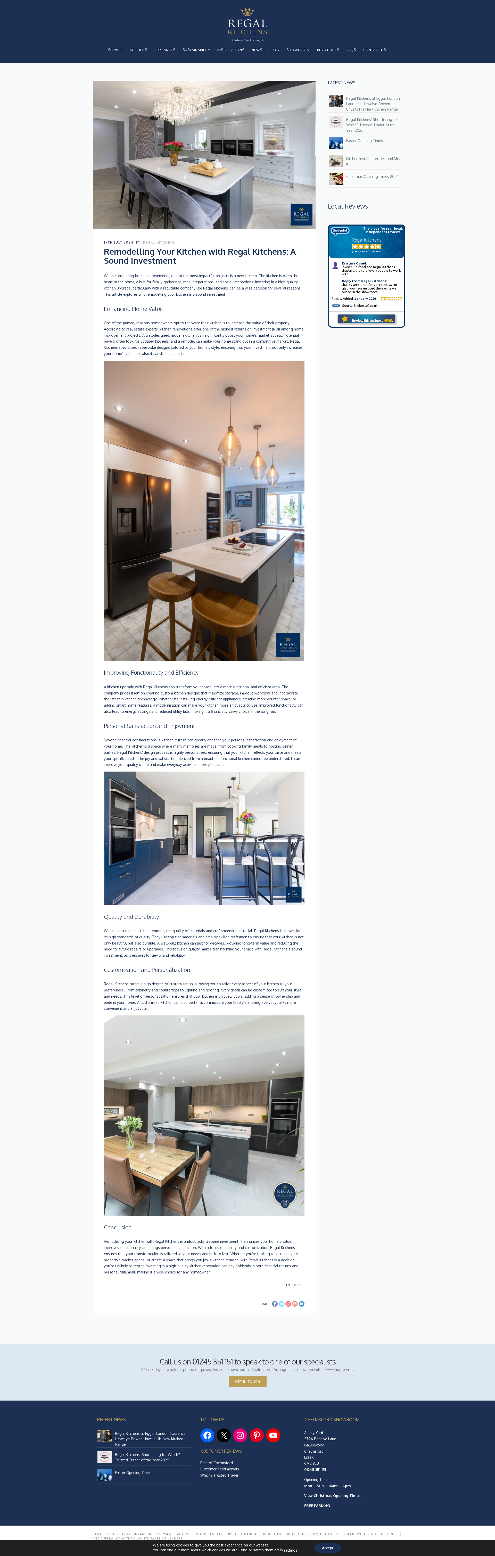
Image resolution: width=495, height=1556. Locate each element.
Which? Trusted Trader (219, 1475)
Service (115, 50)
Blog (274, 50)
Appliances (164, 50)
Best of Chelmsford (216, 1463)
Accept (327, 1548)
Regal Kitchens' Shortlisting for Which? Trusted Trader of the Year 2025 (372, 125)
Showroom (298, 50)
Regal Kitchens (159, 242)
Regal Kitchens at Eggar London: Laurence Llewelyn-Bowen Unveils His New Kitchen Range (373, 103)
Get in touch (247, 1381)
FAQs (351, 50)
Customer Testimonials (219, 1469)
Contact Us (374, 50)
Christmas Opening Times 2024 (372, 176)
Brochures (328, 50)
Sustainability (196, 50)
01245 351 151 (212, 1361)
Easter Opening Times (364, 140)
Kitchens (138, 50)
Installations (230, 50)
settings (290, 1550)
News (257, 50)
